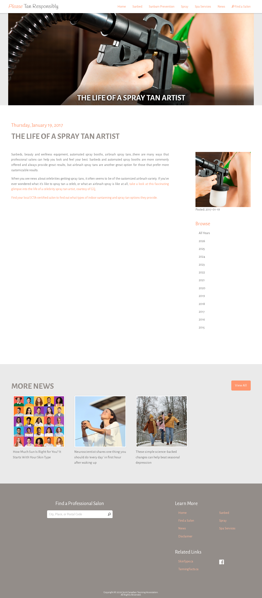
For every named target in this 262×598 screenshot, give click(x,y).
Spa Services (203, 6)
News (221, 6)
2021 (202, 280)
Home (121, 6)
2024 (202, 256)
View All (241, 385)
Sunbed (137, 6)
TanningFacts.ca (188, 569)
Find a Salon (242, 6)
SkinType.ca (185, 561)
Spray (184, 6)
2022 (202, 272)
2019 (202, 296)
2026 (202, 241)
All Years (204, 233)
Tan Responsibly (33, 6)
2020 (202, 288)
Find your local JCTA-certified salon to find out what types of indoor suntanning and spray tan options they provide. (84, 197)
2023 (202, 264)
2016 (202, 319)
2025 (202, 248)
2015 (202, 327)
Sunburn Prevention (161, 6)
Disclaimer (185, 536)
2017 (202, 311)
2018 (202, 304)
